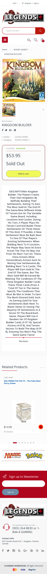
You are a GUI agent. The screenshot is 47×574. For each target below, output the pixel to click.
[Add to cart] (41, 427)
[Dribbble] (37, 550)
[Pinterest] (15, 130)
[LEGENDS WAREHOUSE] (23, 17)
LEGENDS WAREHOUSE (16, 566)
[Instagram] (14, 550)
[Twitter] (6, 130)
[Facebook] (2, 130)
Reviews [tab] (23, 341)
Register (28, 3)
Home (4, 49)
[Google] (10, 130)
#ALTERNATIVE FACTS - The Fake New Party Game (22, 382)
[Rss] (19, 550)
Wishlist (10, 432)
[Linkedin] (43, 550)
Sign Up (10, 492)
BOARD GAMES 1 (21, 49)
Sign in (36, 3)
